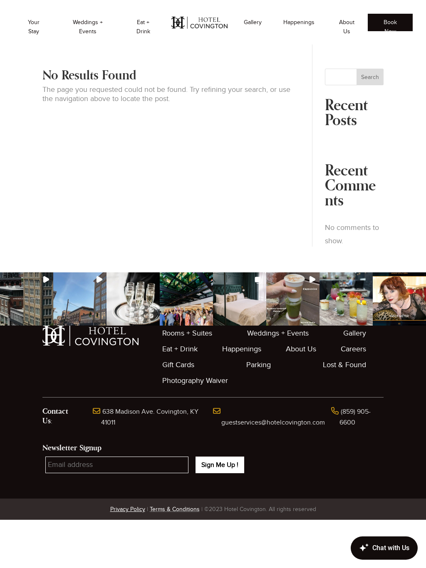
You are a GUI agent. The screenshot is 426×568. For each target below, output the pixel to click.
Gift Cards (178, 365)
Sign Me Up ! (219, 465)
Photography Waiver (195, 380)
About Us (346, 27)
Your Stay (34, 27)
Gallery (253, 22)
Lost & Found (344, 365)
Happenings (299, 22)
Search (370, 77)
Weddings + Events (88, 27)
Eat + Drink (143, 27)
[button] (26, 299)
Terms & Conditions (175, 509)
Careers (353, 349)
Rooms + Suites (187, 333)
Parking (258, 365)
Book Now (390, 25)
